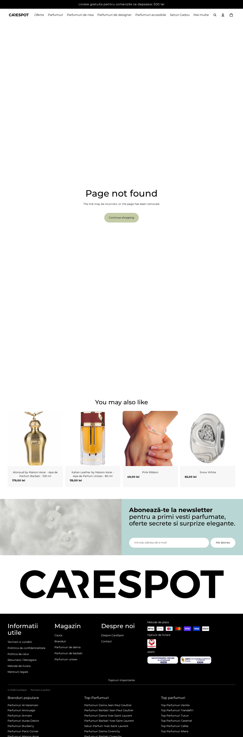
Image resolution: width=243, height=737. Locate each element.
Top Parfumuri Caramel (176, 720)
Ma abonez (223, 542)
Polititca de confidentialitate (26, 648)
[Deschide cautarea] (215, 15)
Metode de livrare (19, 666)
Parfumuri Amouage (21, 710)
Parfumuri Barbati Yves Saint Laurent (109, 720)
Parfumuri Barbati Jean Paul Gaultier (108, 710)
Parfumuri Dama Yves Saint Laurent (108, 715)
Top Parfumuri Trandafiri (177, 710)
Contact (106, 641)
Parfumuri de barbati (68, 653)
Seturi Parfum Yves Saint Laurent (106, 726)
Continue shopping (121, 217)
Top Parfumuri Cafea (174, 726)
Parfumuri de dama (67, 647)
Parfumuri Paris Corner (23, 731)
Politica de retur (18, 654)
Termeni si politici (40, 690)
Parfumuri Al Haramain (23, 705)
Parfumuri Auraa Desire (23, 720)
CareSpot (21, 690)
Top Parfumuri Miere (174, 731)
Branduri (60, 641)
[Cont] (223, 15)
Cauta (58, 635)
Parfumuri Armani (20, 715)
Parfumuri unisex (65, 659)
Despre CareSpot (112, 635)
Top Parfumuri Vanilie (175, 705)
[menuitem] (201, 15)
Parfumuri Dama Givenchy (102, 731)
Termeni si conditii (20, 642)
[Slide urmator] (57, 438)
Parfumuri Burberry (21, 726)
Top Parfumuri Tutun (175, 715)
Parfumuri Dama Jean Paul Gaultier (108, 705)
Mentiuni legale (18, 672)
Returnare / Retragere (22, 660)
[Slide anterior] (13, 438)
